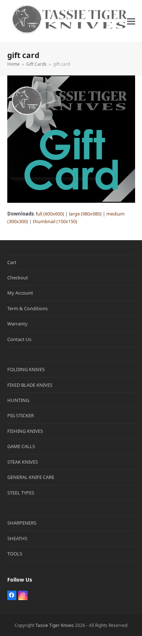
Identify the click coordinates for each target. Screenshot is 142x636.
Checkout (17, 277)
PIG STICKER (20, 415)
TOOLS (14, 553)
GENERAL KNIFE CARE (30, 477)
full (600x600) (50, 213)
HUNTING (18, 400)
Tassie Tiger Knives (54, 625)
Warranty (17, 323)
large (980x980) (85, 213)
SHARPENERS (21, 523)
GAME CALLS (21, 446)
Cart (11, 262)
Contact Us (19, 339)
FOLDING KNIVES (26, 369)
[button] (131, 21)
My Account (20, 293)
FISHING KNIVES (25, 431)
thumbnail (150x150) (55, 221)
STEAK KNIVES (22, 462)
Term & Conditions (27, 308)
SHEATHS (17, 538)
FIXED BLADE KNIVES (29, 385)
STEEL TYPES (20, 492)
